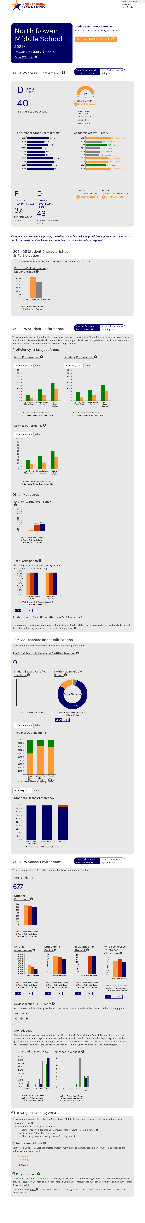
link (34, 1189)
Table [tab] (37, 365)
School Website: (24, 57)
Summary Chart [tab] (24, 365)
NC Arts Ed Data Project (106, 1044)
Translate (130, 7)
